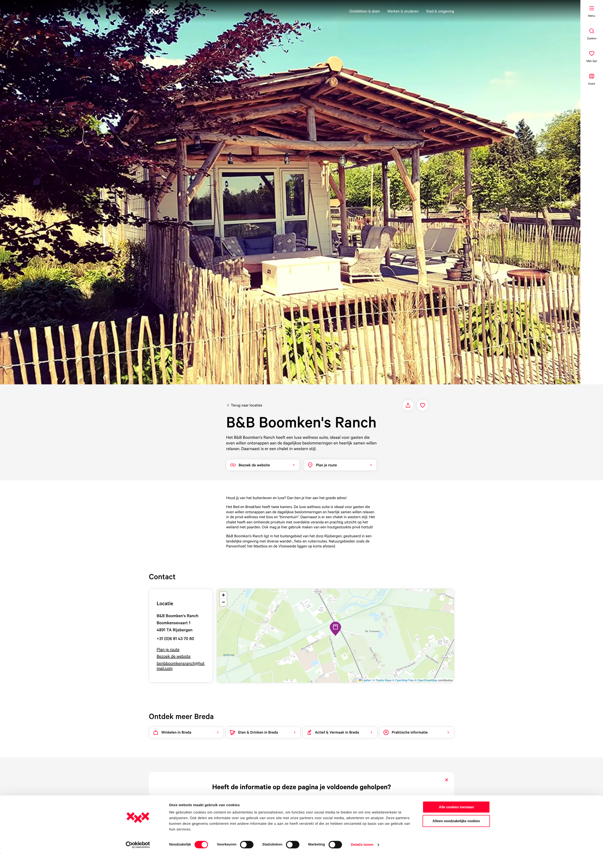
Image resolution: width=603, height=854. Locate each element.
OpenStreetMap (427, 680)
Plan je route (168, 649)
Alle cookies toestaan (456, 807)
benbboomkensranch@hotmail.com (181, 666)
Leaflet (366, 680)
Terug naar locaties (246, 405)
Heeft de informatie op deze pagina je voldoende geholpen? (301, 787)
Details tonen (362, 845)
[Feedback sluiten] (446, 780)
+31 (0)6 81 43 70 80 (175, 638)
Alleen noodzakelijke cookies (456, 821)
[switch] (246, 844)
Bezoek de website (174, 656)
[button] (335, 629)
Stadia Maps (384, 680)
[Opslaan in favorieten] (422, 405)
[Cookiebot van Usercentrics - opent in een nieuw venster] (138, 844)
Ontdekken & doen (364, 11)
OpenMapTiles (404, 680)
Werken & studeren (403, 11)
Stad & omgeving (440, 11)
